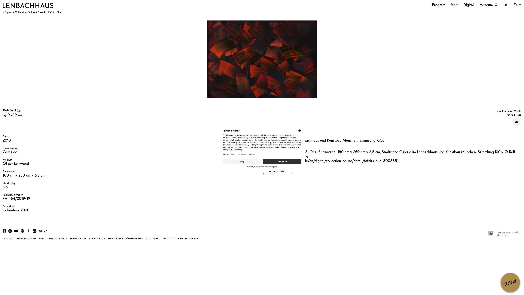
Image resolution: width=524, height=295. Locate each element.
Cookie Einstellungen (184, 238)
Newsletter (115, 238)
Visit (454, 5)
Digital (8, 12)
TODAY (510, 282)
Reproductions (26, 238)
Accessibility (97, 238)
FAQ (165, 238)
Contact (8, 238)
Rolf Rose (15, 115)
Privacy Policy (58, 238)
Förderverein (134, 238)
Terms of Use (78, 238)
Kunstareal (152, 238)
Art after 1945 (277, 171)
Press (42, 238)
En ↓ (517, 5)
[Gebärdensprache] (506, 5)
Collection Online (25, 12)
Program (438, 5)
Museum (486, 5)
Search (42, 12)
